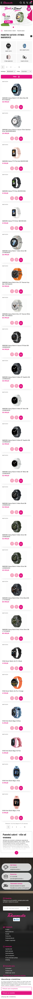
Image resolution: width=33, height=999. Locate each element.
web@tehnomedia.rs (15, 869)
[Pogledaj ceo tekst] (16, 852)
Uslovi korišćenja (9, 953)
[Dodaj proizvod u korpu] (21, 107)
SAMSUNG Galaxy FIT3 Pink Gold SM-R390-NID (15, 161)
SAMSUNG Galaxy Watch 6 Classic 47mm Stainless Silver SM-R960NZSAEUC (16, 130)
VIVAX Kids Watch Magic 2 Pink (11, 810)
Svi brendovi (8, 968)
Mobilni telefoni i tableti (10, 30)
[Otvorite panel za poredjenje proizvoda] (27, 3)
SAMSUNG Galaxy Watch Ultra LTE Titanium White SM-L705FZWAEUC (16, 315)
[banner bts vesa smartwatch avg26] (16, 15)
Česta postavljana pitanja (11, 957)
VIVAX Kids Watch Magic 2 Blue (11, 781)
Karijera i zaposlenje (10, 940)
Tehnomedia (8, 3)
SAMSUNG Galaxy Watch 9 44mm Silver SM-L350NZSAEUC (14, 535)
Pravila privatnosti (9, 938)
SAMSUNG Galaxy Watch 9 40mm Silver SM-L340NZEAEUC (14, 567)
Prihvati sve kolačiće (9, 993)
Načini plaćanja (9, 951)
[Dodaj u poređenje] (16, 107)
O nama (7, 929)
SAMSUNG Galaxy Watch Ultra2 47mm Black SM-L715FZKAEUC (15, 598)
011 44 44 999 (13, 867)
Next (29, 15)
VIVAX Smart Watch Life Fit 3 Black (12, 661)
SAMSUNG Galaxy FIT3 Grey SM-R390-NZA (14, 191)
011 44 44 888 (13, 876)
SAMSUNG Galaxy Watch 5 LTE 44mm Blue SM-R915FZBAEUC (15, 99)
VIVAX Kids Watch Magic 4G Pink (11, 751)
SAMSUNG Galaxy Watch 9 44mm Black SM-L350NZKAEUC (14, 504)
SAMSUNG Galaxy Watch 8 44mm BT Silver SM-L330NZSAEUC (15, 409)
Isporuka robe (8, 949)
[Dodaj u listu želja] (12, 107)
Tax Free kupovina (9, 955)
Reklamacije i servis (10, 972)
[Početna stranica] (2, 31)
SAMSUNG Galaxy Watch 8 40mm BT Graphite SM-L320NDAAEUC (16, 441)
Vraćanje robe (8, 970)
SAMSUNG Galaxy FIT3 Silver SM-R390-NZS (14, 221)
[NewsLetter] (28, 908)
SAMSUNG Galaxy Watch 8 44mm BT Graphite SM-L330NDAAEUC (16, 378)
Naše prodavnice (9, 931)
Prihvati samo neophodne (10, 988)
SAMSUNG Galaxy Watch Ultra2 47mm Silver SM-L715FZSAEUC (15, 630)
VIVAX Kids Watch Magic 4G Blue (11, 721)
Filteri (14, 76)
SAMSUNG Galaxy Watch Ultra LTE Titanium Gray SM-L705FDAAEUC (15, 283)
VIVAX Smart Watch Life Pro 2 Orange (12, 691)
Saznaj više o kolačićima (9, 996)
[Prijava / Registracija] (24, 3)
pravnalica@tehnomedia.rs (16, 878)
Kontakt (7, 934)
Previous (4, 15)
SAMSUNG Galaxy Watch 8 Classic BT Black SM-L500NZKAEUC (15, 346)
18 (19, 67)
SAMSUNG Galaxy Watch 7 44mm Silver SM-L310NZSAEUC (14, 251)
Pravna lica (8, 936)
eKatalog (7, 959)
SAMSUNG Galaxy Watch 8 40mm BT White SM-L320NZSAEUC (15, 472)
